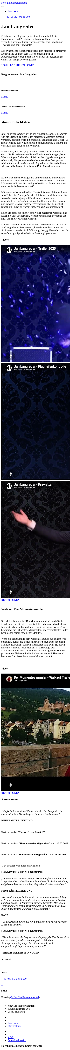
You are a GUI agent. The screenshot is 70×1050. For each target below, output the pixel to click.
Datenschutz (14, 1026)
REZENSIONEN (25, 65)
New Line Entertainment (14, 2)
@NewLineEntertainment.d (24, 997)
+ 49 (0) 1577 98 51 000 (16, 16)
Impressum (13, 11)
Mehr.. (4, 96)
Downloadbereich (17, 1040)
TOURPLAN (8, 65)
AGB (11, 1037)
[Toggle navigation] (2, 6)
